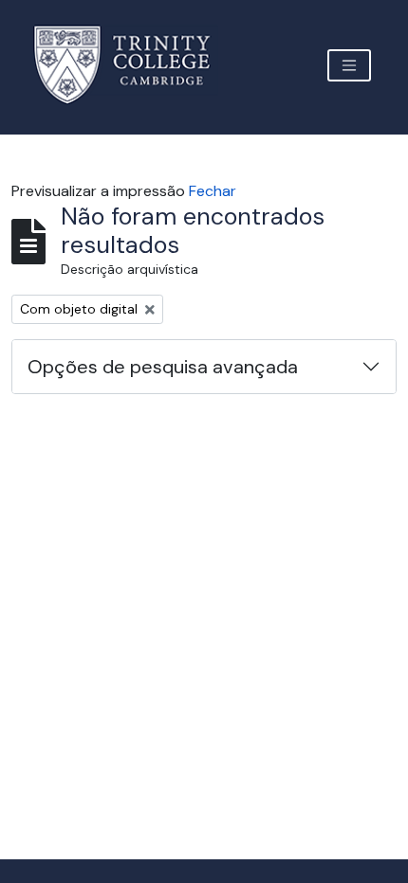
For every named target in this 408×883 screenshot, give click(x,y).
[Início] (133, 65)
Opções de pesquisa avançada (163, 366)
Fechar (212, 191)
